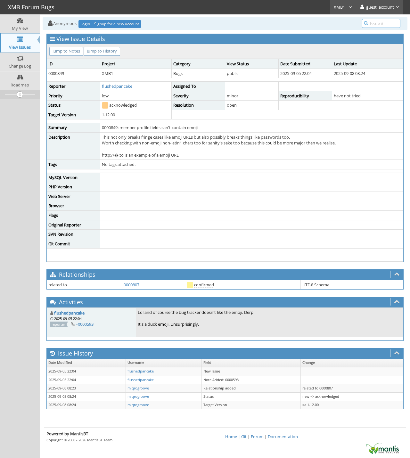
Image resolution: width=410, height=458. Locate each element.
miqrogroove (138, 388)
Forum (257, 436)
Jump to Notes (66, 51)
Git (244, 436)
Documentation (283, 436)
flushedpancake (117, 86)
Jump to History (102, 51)
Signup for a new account (116, 24)
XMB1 (340, 7)
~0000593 (85, 324)
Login (85, 24)
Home (231, 436)
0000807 (131, 285)
